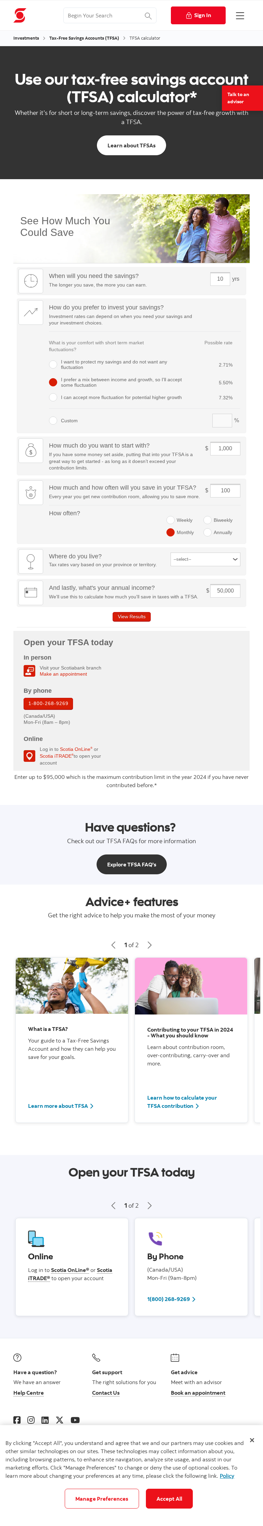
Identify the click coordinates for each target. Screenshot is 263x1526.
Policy (227, 1475)
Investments (26, 38)
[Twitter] (59, 1420)
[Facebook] (17, 1420)
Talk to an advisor (238, 98)
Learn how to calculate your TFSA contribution (182, 1101)
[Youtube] (75, 1420)
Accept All (169, 1498)
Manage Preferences (101, 1498)
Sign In (202, 15)
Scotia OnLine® (70, 1269)
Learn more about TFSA (58, 1105)
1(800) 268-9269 (171, 1298)
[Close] (252, 1440)
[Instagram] (31, 1420)
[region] (131, 1475)
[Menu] (240, 15)
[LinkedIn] (45, 1420)
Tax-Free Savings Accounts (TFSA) (84, 38)
